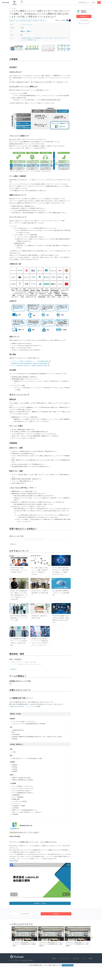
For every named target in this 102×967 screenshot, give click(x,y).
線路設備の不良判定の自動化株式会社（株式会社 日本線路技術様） (30, 363)
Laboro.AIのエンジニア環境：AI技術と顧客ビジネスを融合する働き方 (40, 593)
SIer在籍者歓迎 (37, 38)
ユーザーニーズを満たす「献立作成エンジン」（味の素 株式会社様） (30, 361)
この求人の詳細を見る (67, 965)
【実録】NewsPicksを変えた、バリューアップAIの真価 (24, 706)
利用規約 (54, 958)
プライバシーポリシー (64, 958)
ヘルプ (83, 958)
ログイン (94, 2)
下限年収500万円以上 (27, 38)
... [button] (45, 20)
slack (41, 20)
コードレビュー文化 (47, 38)
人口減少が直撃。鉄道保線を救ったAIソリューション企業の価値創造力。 (61, 593)
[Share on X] (70, 20)
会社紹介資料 (13, 861)
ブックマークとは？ (84, 23)
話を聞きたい (84, 16)
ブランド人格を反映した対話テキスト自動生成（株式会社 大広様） (30, 365)
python (12, 20)
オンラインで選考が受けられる (29, 40)
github (29, 20)
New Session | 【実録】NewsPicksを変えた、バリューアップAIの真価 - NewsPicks (19, 570)
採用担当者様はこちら (84, 2)
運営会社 (90, 958)
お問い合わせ (76, 958)
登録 (99, 2)
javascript (23, 20)
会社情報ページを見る (40, 903)
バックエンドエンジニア (26, 24)
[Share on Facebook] (67, 20)
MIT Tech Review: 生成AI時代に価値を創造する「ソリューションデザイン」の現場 (19, 618)
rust (17, 20)
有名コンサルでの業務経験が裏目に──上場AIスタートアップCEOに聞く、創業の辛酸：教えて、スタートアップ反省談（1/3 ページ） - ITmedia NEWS (19, 595)
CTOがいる (56, 38)
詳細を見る (13, 544)
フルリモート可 (64, 38)
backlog (35, 20)
